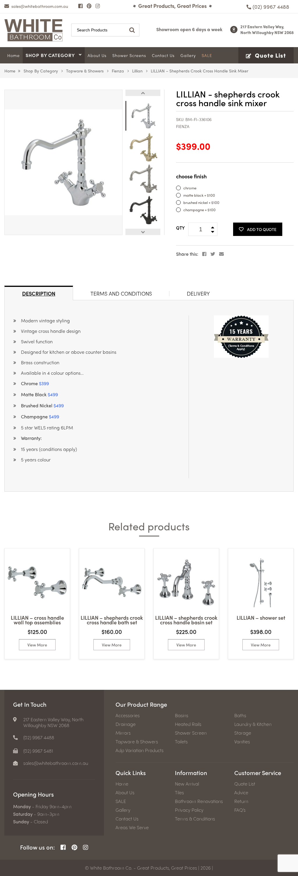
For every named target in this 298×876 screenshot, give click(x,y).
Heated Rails (188, 724)
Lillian (137, 71)
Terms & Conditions (195, 818)
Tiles (179, 792)
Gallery (123, 810)
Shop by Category (41, 71)
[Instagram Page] (97, 5)
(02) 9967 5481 (38, 751)
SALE (121, 801)
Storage (242, 733)
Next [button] (142, 232)
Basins (181, 715)
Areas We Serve (132, 827)
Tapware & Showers (85, 71)
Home (9, 71)
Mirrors (123, 733)
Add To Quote (261, 229)
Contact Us (127, 818)
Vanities (242, 741)
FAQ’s (240, 810)
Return (241, 801)
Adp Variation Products (140, 750)
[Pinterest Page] (89, 5)
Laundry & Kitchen (253, 724)
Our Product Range (141, 704)
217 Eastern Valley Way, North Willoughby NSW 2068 (267, 29)
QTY (180, 228)
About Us (125, 792)
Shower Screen (191, 733)
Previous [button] (142, 93)
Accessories (128, 715)
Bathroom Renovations (199, 801)
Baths (240, 715)
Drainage (126, 724)
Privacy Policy (189, 810)
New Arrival (187, 783)
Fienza (118, 71)
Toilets (181, 741)
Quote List (244, 783)
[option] (63, 162)
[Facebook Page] (80, 5)
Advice (241, 792)
